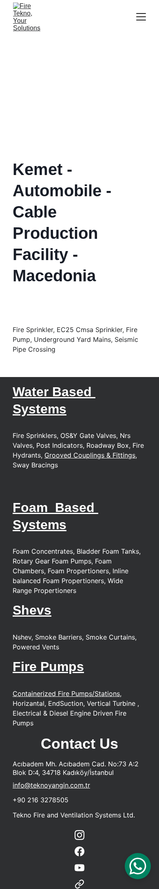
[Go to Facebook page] (79, 851)
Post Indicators (59, 445)
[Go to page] (79, 884)
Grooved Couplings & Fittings (89, 455)
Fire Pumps (48, 666)
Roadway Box (107, 445)
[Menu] (141, 16)
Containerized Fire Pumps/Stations (66, 693)
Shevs (32, 610)
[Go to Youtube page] (79, 868)
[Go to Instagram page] (79, 835)
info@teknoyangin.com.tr (51, 785)
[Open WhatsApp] (138, 866)
